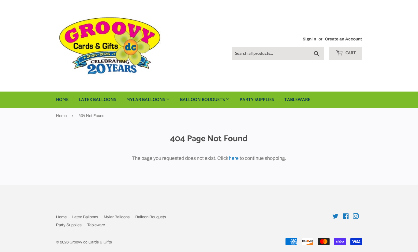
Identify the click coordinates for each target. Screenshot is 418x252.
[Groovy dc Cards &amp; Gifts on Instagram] (356, 217)
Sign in (309, 39)
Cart (350, 53)
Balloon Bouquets (203, 99)
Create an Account (343, 39)
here (234, 158)
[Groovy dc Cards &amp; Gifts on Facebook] (345, 217)
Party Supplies (257, 99)
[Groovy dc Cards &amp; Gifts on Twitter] (335, 217)
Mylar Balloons (146, 99)
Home (62, 99)
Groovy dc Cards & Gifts (90, 242)
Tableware (297, 99)
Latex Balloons (97, 99)
